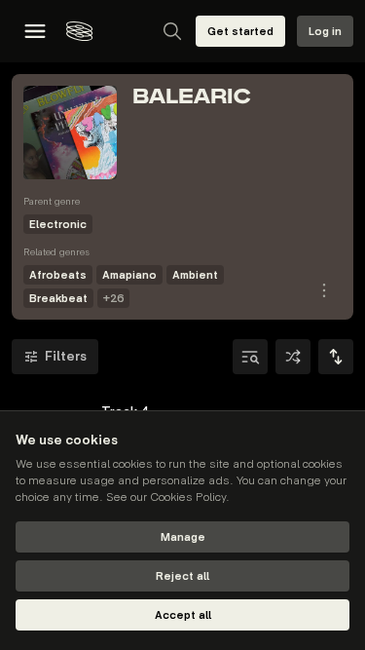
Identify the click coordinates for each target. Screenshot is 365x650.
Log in (325, 31)
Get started (240, 31)
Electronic (58, 224)
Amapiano (129, 275)
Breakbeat (58, 298)
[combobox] (335, 356)
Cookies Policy (188, 497)
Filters (66, 356)
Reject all (182, 576)
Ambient (195, 275)
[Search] (172, 31)
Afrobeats (58, 275)
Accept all (183, 615)
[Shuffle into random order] (292, 356)
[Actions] (324, 290)
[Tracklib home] (79, 31)
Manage (183, 537)
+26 (113, 298)
